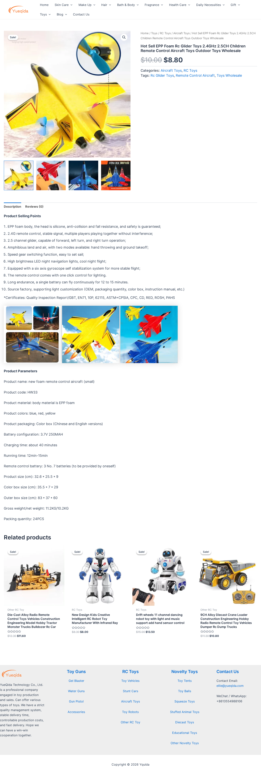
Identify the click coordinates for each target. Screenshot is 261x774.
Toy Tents (185, 681)
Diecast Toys (184, 722)
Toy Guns (76, 671)
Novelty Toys (184, 671)
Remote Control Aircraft (195, 75)
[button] (124, 37)
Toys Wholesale (229, 75)
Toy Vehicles (130, 681)
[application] (70, 5)
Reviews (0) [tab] (34, 206)
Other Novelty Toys (185, 743)
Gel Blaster (76, 681)
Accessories (76, 712)
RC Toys (165, 33)
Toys (154, 33)
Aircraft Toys (181, 33)
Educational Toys (184, 733)
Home (145, 33)
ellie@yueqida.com (230, 686)
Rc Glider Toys (162, 75)
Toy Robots (130, 712)
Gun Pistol (76, 701)
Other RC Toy (130, 722)
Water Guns (76, 691)
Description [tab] (12, 206)
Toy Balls (184, 691)
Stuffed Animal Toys (184, 712)
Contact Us (227, 671)
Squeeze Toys (184, 701)
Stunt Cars (130, 691)
